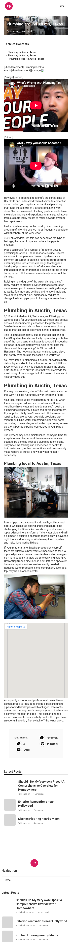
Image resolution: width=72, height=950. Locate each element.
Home (61, 6)
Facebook (52, 737)
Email (26, 749)
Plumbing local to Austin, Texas (26, 58)
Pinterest (52, 743)
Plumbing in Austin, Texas (22, 52)
